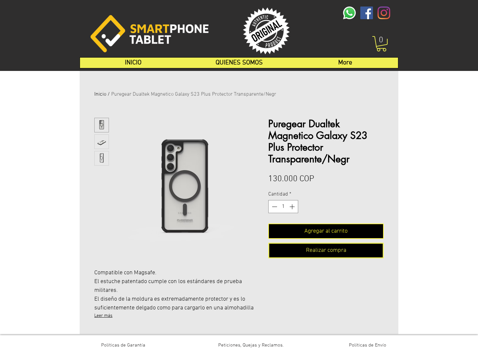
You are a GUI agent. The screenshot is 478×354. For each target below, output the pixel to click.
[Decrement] (273, 206)
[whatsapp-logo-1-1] (349, 13)
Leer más (103, 316)
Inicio (100, 94)
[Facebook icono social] (366, 13)
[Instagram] (384, 13)
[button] (381, 43)
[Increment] (292, 206)
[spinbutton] (283, 206)
